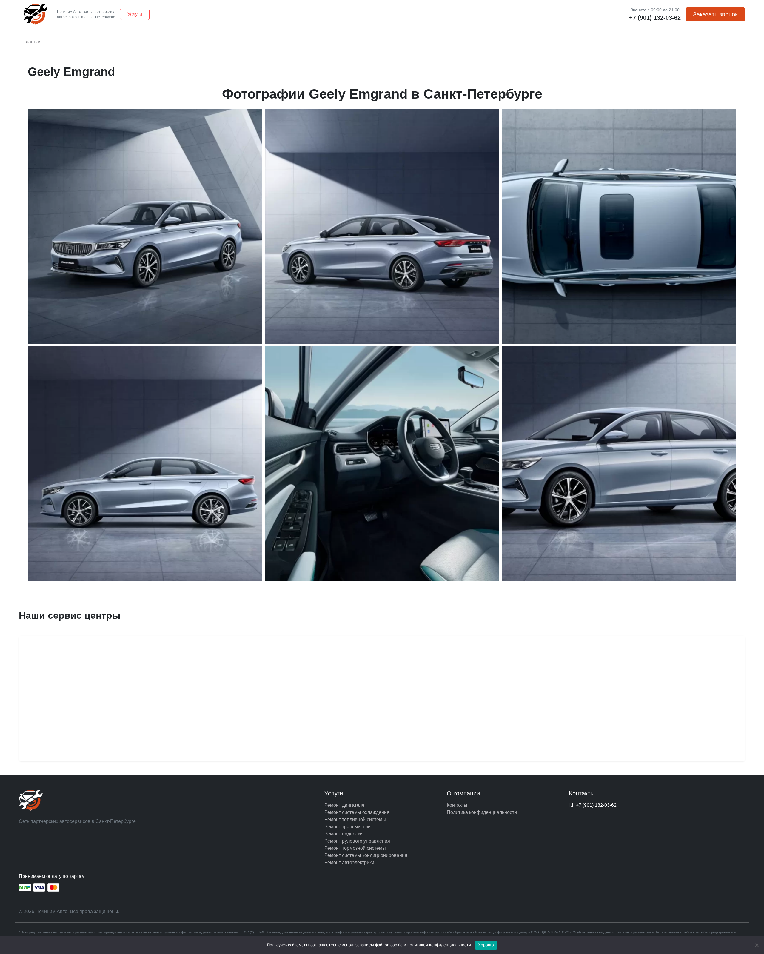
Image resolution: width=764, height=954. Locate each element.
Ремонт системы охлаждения (356, 812)
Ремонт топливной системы (355, 819)
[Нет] (757, 945)
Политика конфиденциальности (482, 812)
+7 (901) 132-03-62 (655, 17)
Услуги (134, 14)
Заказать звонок (715, 14)
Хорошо (486, 944)
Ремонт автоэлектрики (349, 862)
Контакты (457, 805)
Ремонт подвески (343, 833)
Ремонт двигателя (344, 805)
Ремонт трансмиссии (347, 826)
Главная (32, 41)
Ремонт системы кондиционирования (365, 855)
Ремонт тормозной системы (355, 848)
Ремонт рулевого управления (357, 841)
